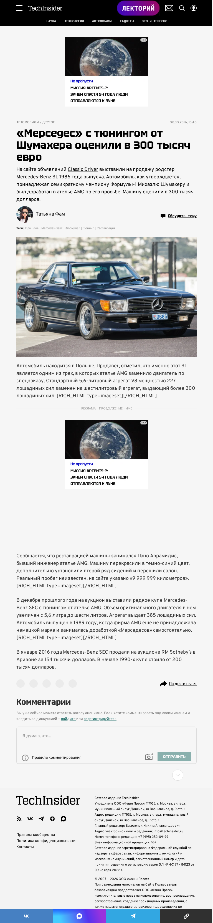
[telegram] (41, 818)
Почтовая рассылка (169, 8)
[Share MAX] (79, 916)
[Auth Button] (194, 8)
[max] (63, 818)
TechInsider (45, 8)
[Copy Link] (186, 916)
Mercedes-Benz (52, 228)
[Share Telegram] (133, 916)
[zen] (52, 818)
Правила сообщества (35, 835)
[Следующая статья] (106, 775)
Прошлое (32, 228)
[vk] (30, 818)
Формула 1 (72, 228)
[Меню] (19, 8)
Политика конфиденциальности (45, 841)
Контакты (25, 847)
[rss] (19, 818)
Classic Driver (83, 169)
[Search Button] (182, 8)
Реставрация (106, 228)
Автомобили (27, 122)
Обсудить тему (182, 215)
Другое (48, 122)
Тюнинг (88, 228)
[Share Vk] (26, 916)
